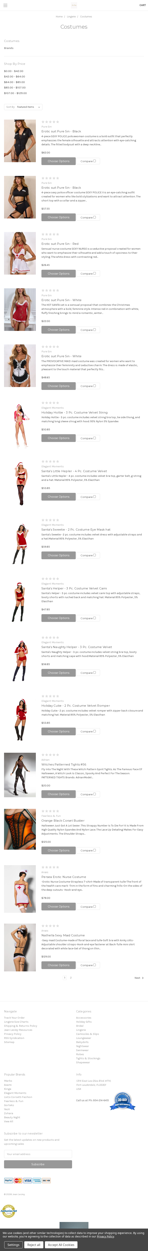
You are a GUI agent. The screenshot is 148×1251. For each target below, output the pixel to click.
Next (138, 978)
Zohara (8, 1113)
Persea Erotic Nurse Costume (63, 877)
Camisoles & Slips (87, 1034)
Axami (8, 1085)
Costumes (86, 16)
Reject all (33, 1245)
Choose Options (58, 161)
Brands (8, 48)
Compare (87, 161)
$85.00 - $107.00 (15, 87)
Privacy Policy (12, 1034)
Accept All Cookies (61, 1245)
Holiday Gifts (84, 1021)
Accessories (83, 1017)
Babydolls (82, 1042)
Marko (8, 1080)
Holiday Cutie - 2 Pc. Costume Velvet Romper (75, 705)
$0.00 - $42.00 (13, 71)
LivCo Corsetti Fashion (18, 1097)
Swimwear (82, 1050)
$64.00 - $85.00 (14, 82)
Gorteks (9, 1105)
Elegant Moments (15, 1093)
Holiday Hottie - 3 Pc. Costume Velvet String (74, 412)
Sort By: (10, 106)
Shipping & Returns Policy (20, 1026)
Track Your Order (14, 1017)
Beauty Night (12, 1117)
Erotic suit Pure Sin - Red (60, 244)
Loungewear (83, 1038)
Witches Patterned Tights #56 (63, 764)
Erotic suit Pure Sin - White (61, 300)
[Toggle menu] (5, 5)
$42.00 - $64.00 (14, 76)
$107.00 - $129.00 (15, 93)
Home (59, 16)
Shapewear (83, 1062)
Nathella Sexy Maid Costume (63, 935)
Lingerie (71, 16)
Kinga (7, 1089)
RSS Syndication (14, 1038)
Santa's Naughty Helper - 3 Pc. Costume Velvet (76, 647)
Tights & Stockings (88, 1058)
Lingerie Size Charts (16, 1021)
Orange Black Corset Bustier (62, 820)
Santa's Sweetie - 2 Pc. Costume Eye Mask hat (75, 529)
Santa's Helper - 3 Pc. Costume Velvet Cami (74, 588)
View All (8, 1121)
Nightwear (82, 1046)
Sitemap (9, 1042)
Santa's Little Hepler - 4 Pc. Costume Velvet (74, 471)
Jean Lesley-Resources (18, 1030)
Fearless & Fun (13, 1101)
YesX (7, 1109)
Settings (13, 1245)
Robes (80, 1054)
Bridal (79, 1026)
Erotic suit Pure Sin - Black (61, 131)
